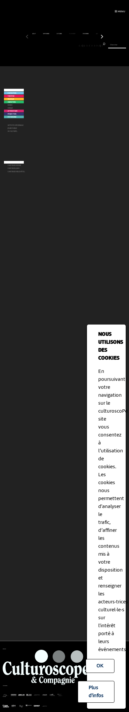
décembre (86, 33)
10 (49, 46)
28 (94, 46)
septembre (46, 33)
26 (89, 46)
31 (102, 46)
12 (54, 46)
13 (57, 46)
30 (99, 46)
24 (84, 46)
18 (69, 46)
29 (97, 46)
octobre (59, 33)
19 (71, 46)
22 (79, 46)
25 (87, 46)
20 (74, 46)
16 (64, 46)
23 (81, 46)
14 (59, 46)
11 (52, 46)
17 (66, 46)
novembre (72, 33)
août (34, 33)
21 (76, 46)
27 (92, 46)
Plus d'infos (96, 691)
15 (62, 46)
